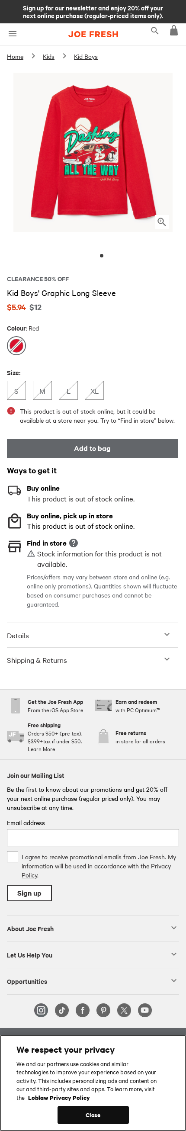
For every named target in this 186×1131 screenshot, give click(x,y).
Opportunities (27, 981)
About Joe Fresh (30, 928)
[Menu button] (12, 34)
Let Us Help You (29, 954)
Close (93, 1115)
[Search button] (155, 30)
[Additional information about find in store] (73, 543)
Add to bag (92, 448)
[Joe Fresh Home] (93, 34)
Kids (49, 56)
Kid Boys (86, 56)
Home (15, 56)
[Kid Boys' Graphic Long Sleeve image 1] (101, 255)
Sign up (29, 893)
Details (18, 635)
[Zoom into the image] (162, 222)
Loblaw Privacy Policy (59, 1097)
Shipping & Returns (37, 660)
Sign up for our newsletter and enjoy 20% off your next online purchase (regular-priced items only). (93, 11)
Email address (26, 822)
